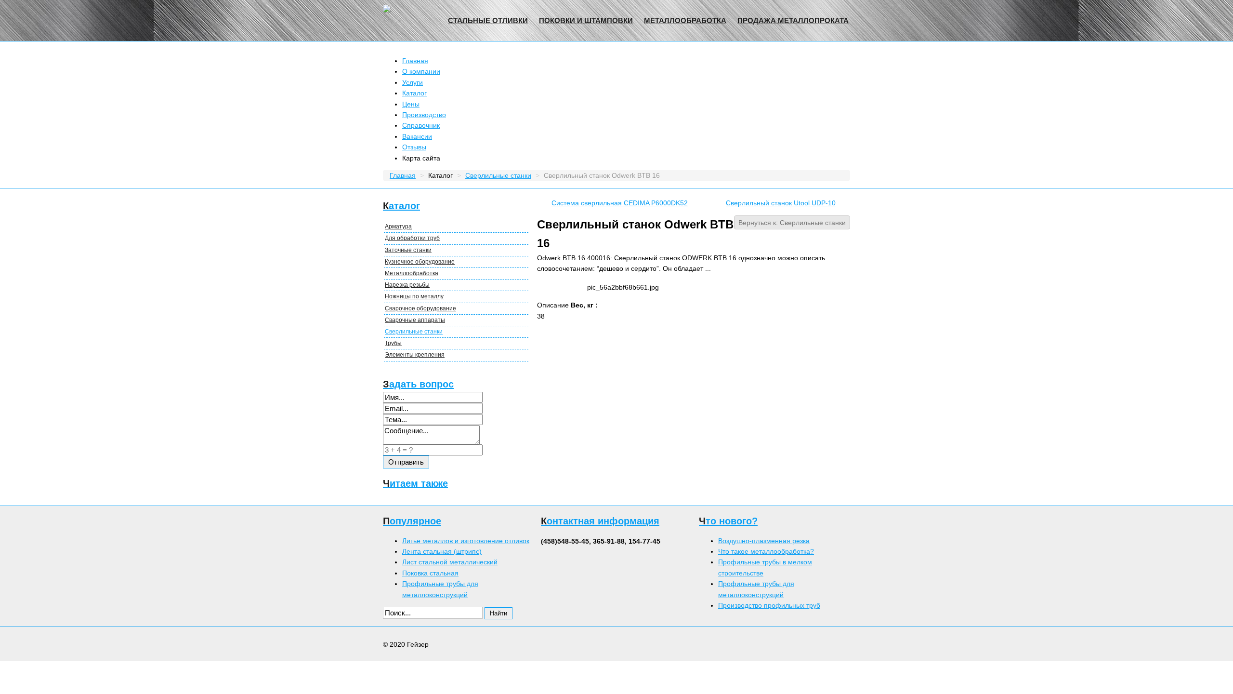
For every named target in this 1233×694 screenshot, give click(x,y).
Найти (498, 613)
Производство (424, 115)
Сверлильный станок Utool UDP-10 (781, 203)
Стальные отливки (488, 20)
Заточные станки (408, 250)
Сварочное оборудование (420, 308)
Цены (411, 104)
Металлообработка (685, 20)
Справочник (421, 125)
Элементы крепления (415, 354)
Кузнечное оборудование (420, 261)
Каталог (414, 93)
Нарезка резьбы (407, 284)
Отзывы (414, 147)
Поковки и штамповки (586, 20)
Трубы (393, 343)
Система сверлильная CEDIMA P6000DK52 (619, 203)
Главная (415, 61)
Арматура (398, 226)
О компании (421, 71)
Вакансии (417, 136)
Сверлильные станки (414, 331)
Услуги (412, 82)
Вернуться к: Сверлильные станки (792, 223)
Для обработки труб (412, 238)
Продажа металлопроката (793, 20)
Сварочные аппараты (415, 320)
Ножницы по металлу (414, 296)
